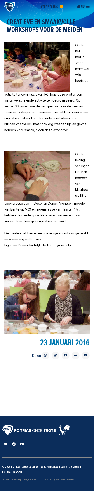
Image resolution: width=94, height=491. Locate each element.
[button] (45, 355)
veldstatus (50, 6)
